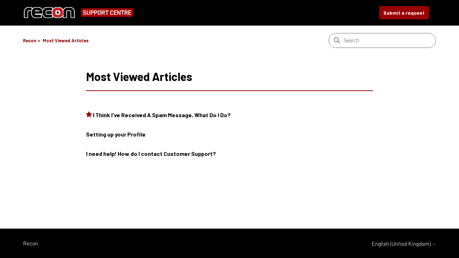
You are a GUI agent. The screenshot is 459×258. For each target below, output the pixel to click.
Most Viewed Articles (66, 40)
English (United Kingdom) (402, 244)
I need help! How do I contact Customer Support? (151, 153)
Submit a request (404, 13)
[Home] (78, 12)
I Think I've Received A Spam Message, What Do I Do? (162, 114)
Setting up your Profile (116, 134)
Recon (29, 40)
